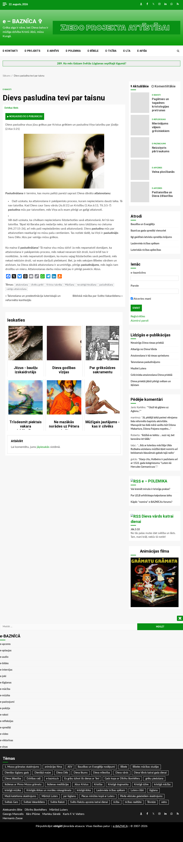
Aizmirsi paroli (140, 320)
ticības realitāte (133, 802)
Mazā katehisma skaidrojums (20, 796)
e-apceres (157, 168)
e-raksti (7, 89)
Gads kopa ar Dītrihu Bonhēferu (122, 778)
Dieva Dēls (62, 773)
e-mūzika (5, 695)
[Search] (178, 51)
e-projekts (32, 50)
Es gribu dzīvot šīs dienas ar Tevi (81, 778)
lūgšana (153, 790)
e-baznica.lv (52, 778)
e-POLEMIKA (73, 50)
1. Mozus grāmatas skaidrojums (22, 767)
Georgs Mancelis (13, 814)
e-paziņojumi (159, 144)
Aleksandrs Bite (12, 809)
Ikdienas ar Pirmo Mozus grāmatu (23, 784)
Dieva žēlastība (13, 778)
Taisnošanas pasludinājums (145, 362)
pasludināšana (106, 285)
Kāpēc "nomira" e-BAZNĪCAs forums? (151, 502)
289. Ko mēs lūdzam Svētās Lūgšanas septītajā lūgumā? (91, 63)
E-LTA (126, 50)
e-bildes (4, 663)
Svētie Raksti (57, 802)
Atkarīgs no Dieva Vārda (144, 349)
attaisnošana (22, 285)
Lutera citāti (137, 790)
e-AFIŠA (142, 50)
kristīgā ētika (84, 790)
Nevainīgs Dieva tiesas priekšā (147, 343)
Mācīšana (69, 285)
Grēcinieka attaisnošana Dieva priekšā (151, 375)
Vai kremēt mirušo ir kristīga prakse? (150, 489)
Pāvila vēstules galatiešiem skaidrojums (141, 796)
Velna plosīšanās (140, 169)
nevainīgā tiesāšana (86, 285)
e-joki (3, 676)
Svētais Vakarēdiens (34, 802)
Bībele (123, 767)
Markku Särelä (51, 814)
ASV (70, 767)
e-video (4, 734)
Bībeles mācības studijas (146, 767)
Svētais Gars (11, 802)
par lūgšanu (69, 796)
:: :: (120, 826)
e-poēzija (5, 708)
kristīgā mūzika (13, 790)
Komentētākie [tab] (164, 86)
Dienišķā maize (42, 773)
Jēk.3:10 (135, 529)
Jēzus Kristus (81, 784)
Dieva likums (81, 773)
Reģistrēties (138, 316)
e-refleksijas (159, 119)
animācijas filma (53, 767)
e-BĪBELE (93, 50)
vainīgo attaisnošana (16, 289)
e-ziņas (4, 747)
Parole (135, 285)
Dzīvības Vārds (11, 108)
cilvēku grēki (37, 285)
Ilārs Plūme (33, 814)
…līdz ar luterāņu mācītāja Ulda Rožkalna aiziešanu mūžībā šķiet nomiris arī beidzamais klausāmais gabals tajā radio (154, 449)
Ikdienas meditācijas (58, 784)
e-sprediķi (5, 727)
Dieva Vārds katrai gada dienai (150, 773)
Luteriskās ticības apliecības (146, 250)
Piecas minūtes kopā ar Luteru (98, 796)
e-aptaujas (5, 650)
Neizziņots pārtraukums (140, 147)
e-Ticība (110, 50)
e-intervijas (6, 670)
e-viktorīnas (6, 740)
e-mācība (5, 689)
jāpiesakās (43, 447)
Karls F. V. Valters (73, 814)
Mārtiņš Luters (50, 796)
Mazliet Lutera (138, 368)
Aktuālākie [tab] (140, 86)
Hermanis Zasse (13, 818)
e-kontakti (10, 50)
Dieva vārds (121, 773)
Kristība (98, 784)
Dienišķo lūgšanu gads (17, 773)
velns (164, 802)
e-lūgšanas (5, 682)
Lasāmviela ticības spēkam (145, 243)
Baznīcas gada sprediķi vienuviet (148, 231)
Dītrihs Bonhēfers (36, 809)
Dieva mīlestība (101, 773)
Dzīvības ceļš (34, 778)
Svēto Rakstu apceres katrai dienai (89, 802)
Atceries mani (142, 298)
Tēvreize (151, 802)
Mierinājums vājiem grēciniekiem (140, 125)
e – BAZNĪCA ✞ (23, 21)
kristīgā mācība (162, 784)
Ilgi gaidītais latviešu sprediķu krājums (151, 237)
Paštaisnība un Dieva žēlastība (140, 192)
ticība (116, 802)
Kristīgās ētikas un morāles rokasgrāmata (48, 790)
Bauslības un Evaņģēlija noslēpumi (96, 767)
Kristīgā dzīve (141, 784)
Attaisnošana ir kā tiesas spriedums (150, 356)
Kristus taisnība (54, 285)
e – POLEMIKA (154, 481)
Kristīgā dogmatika (118, 784)
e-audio (4, 657)
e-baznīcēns (138, 272)
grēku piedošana (154, 778)
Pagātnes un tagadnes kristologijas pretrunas (140, 102)
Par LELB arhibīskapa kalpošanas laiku (151, 495)
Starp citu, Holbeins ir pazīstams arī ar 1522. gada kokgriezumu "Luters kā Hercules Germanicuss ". (154, 463)
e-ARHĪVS (53, 50)
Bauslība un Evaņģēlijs (143, 224)
